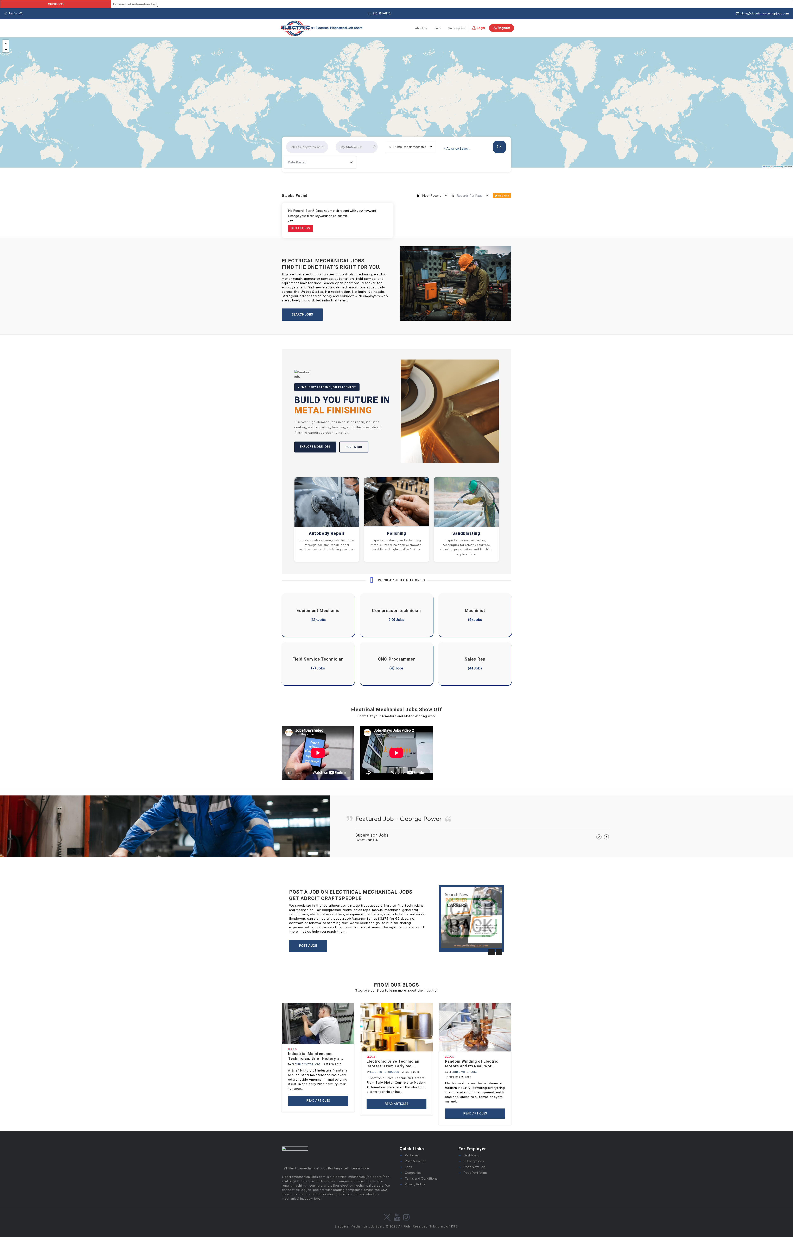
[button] (5, 43)
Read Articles (318, 1100)
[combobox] (410, 147)
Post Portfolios (475, 1173)
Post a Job (353, 447)
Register (504, 28)
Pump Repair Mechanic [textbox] (410, 147)
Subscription (456, 28)
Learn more (360, 1168)
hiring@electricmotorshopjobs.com (765, 13)
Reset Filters (300, 228)
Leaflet (767, 166)
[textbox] (299, 162)
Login (481, 28)
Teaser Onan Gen (456, 941)
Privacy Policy (415, 1184)
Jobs (437, 28)
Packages (412, 1155)
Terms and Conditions (421, 1178)
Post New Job (415, 1161)
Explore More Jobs (315, 446)
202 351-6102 (381, 13)
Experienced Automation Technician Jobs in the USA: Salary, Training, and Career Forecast (179, 4)
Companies (413, 1173)
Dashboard (472, 1155)
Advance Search (456, 148)
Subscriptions (474, 1161)
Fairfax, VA (16, 13)
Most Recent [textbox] (431, 196)
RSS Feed (503, 195)
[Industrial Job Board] (320, 28)
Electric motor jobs (306, 1064)
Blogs (292, 1049)
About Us (421, 28)
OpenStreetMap (778, 166)
